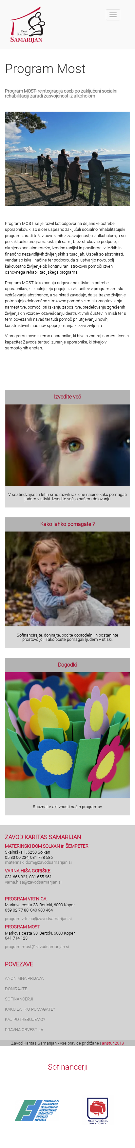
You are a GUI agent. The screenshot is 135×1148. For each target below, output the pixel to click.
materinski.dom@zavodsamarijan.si (38, 862)
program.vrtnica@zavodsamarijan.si (38, 918)
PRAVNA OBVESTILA (24, 1029)
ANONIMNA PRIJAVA (24, 978)
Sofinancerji (67, 1067)
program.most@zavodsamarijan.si (37, 946)
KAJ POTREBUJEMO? (25, 1019)
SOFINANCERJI (19, 999)
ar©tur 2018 (113, 1043)
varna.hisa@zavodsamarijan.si (33, 882)
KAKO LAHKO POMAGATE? (30, 1009)
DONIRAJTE (16, 988)
